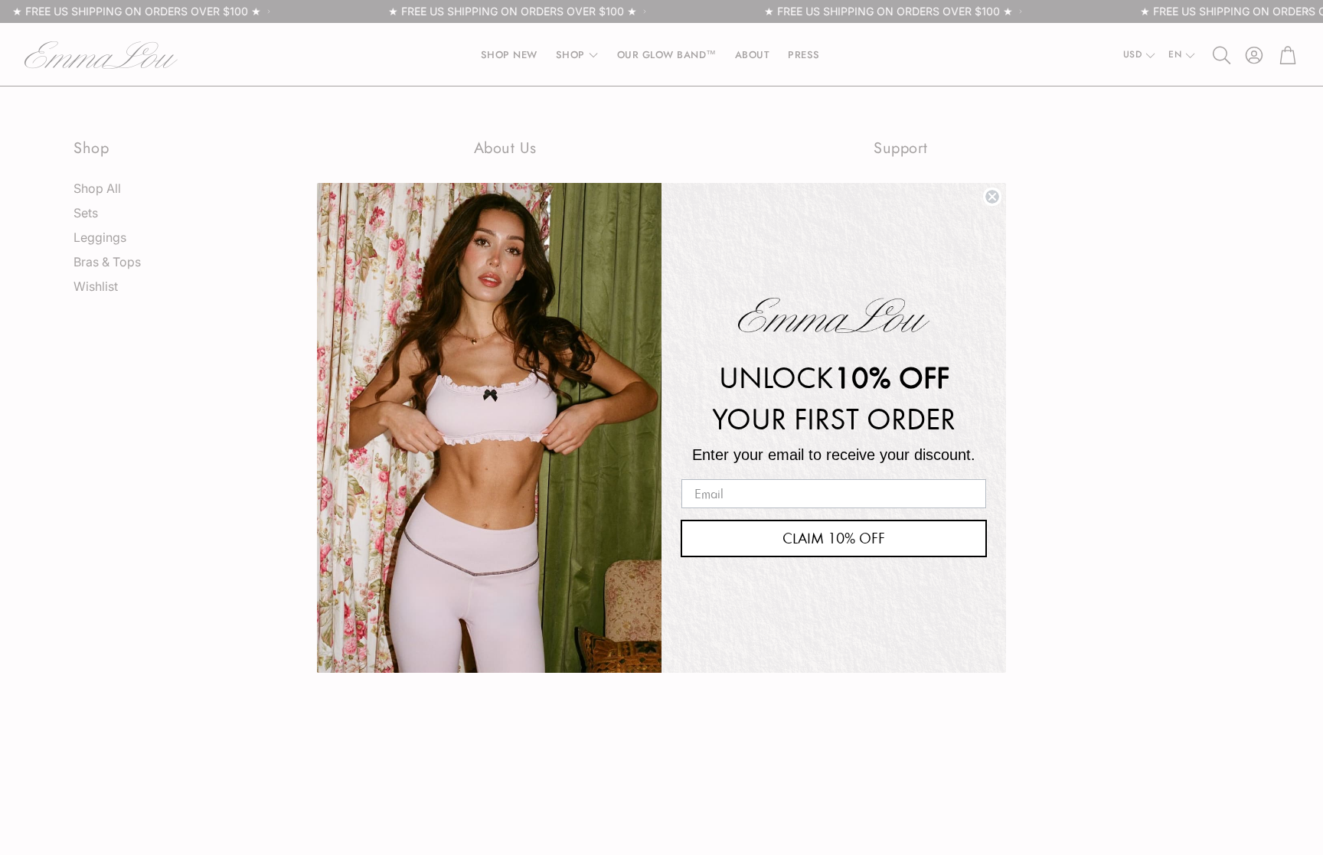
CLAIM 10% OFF (833, 538)
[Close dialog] (992, 196)
